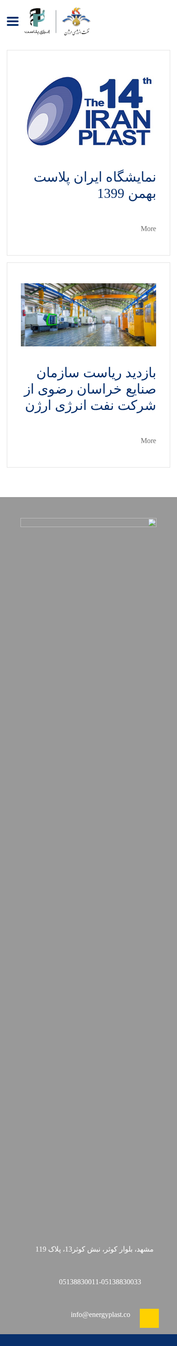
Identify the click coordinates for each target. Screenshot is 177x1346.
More (148, 228)
